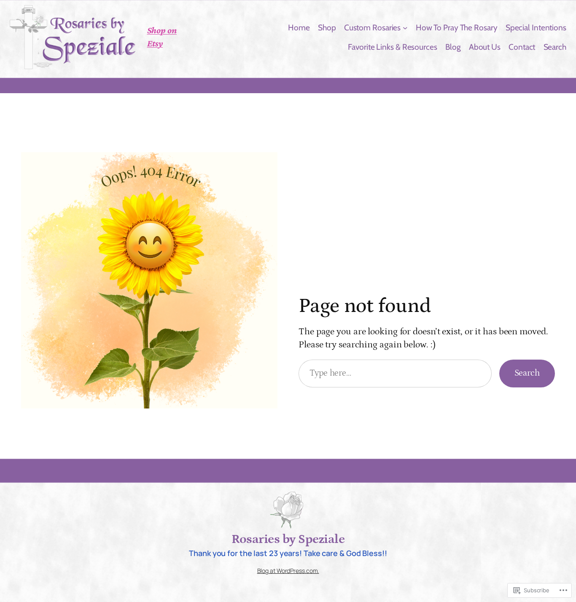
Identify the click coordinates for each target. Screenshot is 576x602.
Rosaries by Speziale (288, 539)
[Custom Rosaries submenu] (405, 27)
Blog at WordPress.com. (288, 571)
